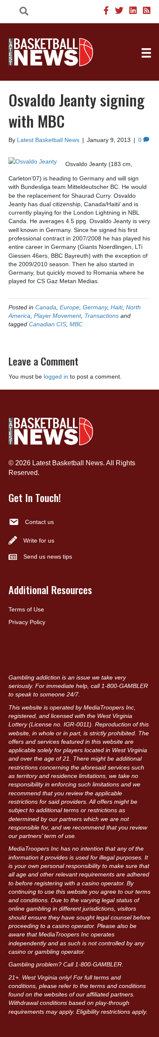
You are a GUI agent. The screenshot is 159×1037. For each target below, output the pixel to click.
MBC (76, 324)
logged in (56, 376)
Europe (69, 307)
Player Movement (57, 315)
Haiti (117, 307)
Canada (45, 307)
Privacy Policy (26, 622)
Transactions (101, 315)
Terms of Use (26, 609)
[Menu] (146, 52)
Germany (95, 307)
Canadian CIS (47, 324)
